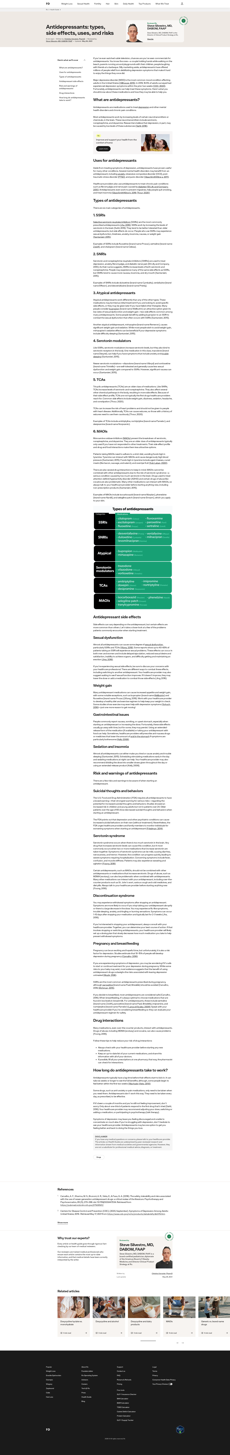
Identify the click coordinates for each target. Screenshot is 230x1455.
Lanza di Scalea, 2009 (139, 1006)
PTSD (121, 176)
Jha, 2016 (125, 225)
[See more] (182, 1343)
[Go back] (177, 1343)
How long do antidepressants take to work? (72, 98)
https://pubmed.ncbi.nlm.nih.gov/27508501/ (82, 1205)
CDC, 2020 (159, 85)
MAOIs (126, 438)
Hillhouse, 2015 (127, 82)
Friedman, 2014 (154, 828)
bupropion (114, 308)
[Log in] (182, 4)
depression (143, 107)
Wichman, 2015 (106, 987)
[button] (72, 60)
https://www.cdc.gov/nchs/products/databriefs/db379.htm (136, 1213)
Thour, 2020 (143, 192)
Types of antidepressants (70, 76)
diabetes (142, 186)
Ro (47, 10)
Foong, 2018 (109, 863)
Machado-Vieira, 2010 (139, 1083)
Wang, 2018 (126, 647)
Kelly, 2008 (123, 739)
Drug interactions (66, 93)
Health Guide (54, 10)
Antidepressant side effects (71, 81)
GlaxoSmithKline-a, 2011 (156, 176)
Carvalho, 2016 (130, 956)
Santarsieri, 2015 (102, 236)
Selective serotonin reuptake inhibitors (111, 222)
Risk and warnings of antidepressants (68, 87)
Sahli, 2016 (141, 125)
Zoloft (96, 246)
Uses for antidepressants (70, 72)
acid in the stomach (139, 736)
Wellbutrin (159, 695)
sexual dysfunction (154, 644)
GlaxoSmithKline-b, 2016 (124, 192)
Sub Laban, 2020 (158, 463)
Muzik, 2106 (109, 975)
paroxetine (107, 984)
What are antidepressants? (71, 67)
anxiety (121, 173)
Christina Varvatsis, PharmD (162, 1273)
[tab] (66, 4)
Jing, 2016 (107, 659)
